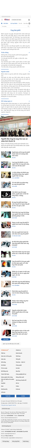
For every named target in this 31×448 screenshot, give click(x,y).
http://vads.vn (9, 435)
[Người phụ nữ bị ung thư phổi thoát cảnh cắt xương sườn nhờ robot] (6, 154)
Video (17, 386)
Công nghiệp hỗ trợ (21, 374)
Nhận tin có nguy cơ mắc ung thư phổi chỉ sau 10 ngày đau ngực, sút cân (20, 273)
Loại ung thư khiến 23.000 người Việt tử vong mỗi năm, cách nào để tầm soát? (20, 164)
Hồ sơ (17, 383)
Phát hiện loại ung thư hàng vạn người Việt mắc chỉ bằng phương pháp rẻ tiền (20, 214)
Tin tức (20, 23)
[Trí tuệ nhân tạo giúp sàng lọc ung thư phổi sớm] (6, 185)
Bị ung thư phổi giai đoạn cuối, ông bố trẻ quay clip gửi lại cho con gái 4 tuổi (20, 203)
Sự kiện (23, 396)
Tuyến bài (8, 396)
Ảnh (2, 386)
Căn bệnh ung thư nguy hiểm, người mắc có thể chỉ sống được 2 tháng (20, 193)
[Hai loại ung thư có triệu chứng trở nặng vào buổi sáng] (6, 323)
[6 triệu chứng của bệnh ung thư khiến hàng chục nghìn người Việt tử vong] (6, 175)
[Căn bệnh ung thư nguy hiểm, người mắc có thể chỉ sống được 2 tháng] (6, 194)
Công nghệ (19, 365)
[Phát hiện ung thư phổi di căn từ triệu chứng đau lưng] (6, 293)
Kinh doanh (19, 353)
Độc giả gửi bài (15, 441)
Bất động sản (4, 371)
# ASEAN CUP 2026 (16, 19)
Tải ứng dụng (5, 441)
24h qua (3, 392)
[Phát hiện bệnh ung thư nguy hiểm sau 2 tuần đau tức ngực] (6, 254)
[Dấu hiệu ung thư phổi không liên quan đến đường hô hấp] (6, 284)
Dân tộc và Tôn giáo (6, 356)
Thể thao (18, 356)
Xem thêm (5, 339)
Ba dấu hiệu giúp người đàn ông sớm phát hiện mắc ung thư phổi (20, 243)
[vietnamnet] (7, 20)
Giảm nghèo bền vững (7, 377)
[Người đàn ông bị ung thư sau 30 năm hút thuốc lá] (15, 126)
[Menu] (2, 20)
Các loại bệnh (13, 23)
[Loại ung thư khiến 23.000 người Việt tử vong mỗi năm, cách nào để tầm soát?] (6, 164)
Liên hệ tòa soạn (6, 408)
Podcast (18, 389)
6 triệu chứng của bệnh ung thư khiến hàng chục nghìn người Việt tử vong (20, 174)
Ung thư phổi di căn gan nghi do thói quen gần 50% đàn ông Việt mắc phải (21, 263)
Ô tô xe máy (4, 368)
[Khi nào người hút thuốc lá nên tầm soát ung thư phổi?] (6, 234)
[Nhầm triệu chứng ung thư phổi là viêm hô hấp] (6, 303)
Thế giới (18, 359)
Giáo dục (3, 359)
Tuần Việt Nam (5, 374)
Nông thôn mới (20, 377)
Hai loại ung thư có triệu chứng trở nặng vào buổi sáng (19, 322)
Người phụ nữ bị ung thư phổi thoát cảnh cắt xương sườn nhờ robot (21, 153)
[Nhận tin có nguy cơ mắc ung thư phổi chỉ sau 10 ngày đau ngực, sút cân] (6, 274)
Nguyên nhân (5, 71)
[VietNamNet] (1, 23)
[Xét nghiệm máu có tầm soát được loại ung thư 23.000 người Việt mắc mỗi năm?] (6, 333)
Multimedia (4, 389)
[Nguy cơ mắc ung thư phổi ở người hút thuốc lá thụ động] (6, 225)
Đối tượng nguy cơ (6, 101)
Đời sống (3, 362)
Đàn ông (14, 277)
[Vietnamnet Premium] (5, 350)
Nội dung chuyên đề (21, 380)
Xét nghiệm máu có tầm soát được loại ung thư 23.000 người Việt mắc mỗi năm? (20, 332)
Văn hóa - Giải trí (20, 362)
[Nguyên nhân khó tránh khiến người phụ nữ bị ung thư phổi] (6, 312)
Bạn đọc (18, 371)
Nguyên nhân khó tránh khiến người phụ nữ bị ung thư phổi (20, 312)
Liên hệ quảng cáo (6, 426)
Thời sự (3, 353)
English (3, 383)
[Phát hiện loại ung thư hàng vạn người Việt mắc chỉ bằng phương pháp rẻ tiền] (6, 215)
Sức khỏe (5, 23)
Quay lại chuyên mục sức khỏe (11, 343)
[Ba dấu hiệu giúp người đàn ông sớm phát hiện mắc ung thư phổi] (6, 244)
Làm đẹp (25, 23)
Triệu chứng (5, 52)
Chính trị (18, 350)
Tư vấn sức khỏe (16, 235)
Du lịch (18, 368)
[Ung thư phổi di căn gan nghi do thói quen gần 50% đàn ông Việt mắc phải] (6, 264)
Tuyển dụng (26, 441)
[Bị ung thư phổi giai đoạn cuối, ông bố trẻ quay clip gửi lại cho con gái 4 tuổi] (6, 204)
